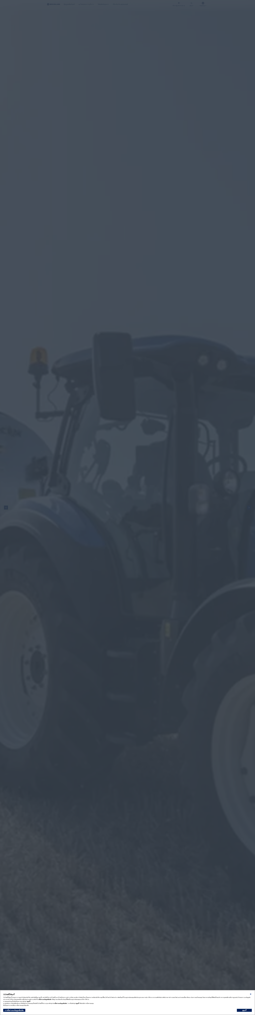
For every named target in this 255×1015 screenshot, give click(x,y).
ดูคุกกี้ (244, 1010)
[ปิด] (250, 994)
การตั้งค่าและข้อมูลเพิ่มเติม (14, 1010)
